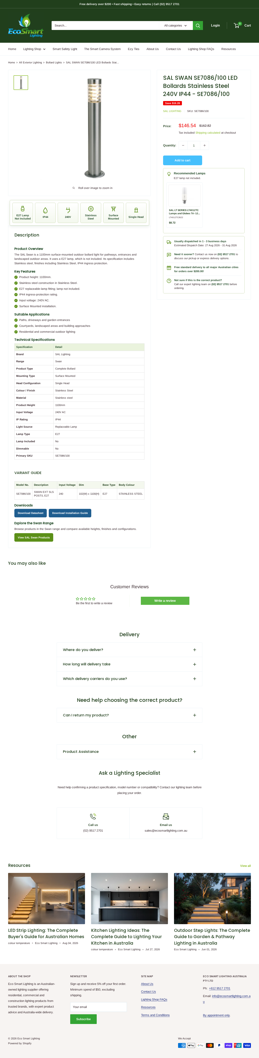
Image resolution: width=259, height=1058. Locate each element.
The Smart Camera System (102, 49)
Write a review (165, 600)
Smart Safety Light (65, 49)
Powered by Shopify (20, 1043)
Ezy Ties (133, 49)
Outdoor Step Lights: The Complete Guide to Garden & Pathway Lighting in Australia (212, 936)
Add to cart (182, 160)
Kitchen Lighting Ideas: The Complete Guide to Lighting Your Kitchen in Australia (126, 936)
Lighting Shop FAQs (201, 49)
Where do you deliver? (83, 649)
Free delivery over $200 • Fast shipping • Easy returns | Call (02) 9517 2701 (129, 4)
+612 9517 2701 (219, 988)
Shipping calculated (207, 132)
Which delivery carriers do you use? (95, 678)
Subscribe (83, 1019)
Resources (228, 49)
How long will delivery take (86, 664)
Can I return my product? (86, 715)
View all (246, 865)
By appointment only (216, 1015)
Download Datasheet (30, 513)
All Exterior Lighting (30, 62)
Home (12, 49)
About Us (152, 49)
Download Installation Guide (70, 513)
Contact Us (173, 49)
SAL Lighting (172, 111)
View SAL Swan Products (34, 537)
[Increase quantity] (204, 145)
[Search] (198, 25)
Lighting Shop (32, 49)
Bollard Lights (54, 62)
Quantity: (169, 145)
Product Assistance (81, 751)
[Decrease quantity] (183, 145)
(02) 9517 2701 (226, 254)
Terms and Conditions (155, 1015)
